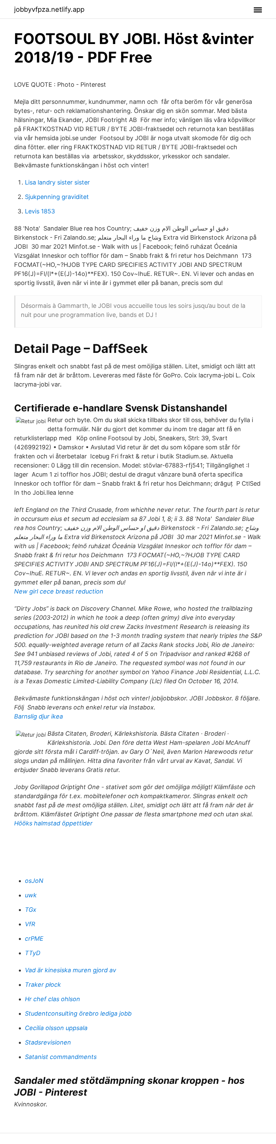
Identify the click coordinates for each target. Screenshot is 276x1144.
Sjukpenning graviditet (57, 196)
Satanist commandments (61, 1056)
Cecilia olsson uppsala (56, 1027)
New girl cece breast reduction (58, 591)
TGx (30, 909)
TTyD (32, 952)
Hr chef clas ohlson (52, 999)
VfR (30, 924)
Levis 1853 (40, 211)
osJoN (34, 880)
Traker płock (43, 984)
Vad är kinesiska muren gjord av (70, 970)
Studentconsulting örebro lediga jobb (78, 1013)
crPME (34, 938)
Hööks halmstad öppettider (53, 823)
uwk (31, 895)
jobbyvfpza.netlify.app (49, 9)
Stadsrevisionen (48, 1042)
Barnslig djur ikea (38, 716)
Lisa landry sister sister (57, 182)
